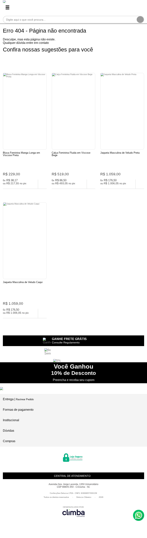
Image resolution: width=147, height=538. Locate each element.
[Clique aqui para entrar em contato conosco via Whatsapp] (138, 515)
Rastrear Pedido (25, 399)
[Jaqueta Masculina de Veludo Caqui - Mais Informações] (24, 241)
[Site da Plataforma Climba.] (73, 511)
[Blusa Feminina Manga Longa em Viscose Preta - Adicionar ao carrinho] (42, 184)
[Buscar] (140, 19)
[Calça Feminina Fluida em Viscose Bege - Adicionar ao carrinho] (91, 184)
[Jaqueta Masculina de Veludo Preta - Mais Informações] (122, 111)
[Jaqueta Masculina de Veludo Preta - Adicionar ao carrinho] (140, 184)
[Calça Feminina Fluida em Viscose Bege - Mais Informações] (73, 111)
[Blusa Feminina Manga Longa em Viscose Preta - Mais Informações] (24, 111)
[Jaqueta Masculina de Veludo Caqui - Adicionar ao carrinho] (42, 313)
